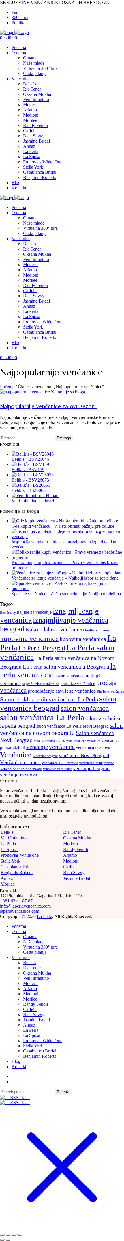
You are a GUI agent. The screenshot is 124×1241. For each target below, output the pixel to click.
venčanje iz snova (18, 774)
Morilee (30, 120)
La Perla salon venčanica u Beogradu (66, 666)
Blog (16, 182)
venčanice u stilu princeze (96, 763)
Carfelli (30, 130)
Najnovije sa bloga (68, 391)
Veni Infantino (36, 99)
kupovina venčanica (83, 639)
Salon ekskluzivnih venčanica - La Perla (49, 699)
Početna (19, 47)
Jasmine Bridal (36, 141)
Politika (18, 22)
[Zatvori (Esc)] (19, 1235)
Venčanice (21, 78)
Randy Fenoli (35, 125)
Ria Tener (32, 89)
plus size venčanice (77, 683)
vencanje (37, 747)
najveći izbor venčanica (40, 684)
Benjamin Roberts (39, 177)
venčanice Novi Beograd (84, 755)
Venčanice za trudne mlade (21, 769)
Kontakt (19, 187)
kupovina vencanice (29, 638)
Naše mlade (33, 63)
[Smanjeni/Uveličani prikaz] (2, 1235)
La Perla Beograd (41, 648)
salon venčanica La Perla (42, 717)
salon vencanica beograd (58, 703)
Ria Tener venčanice (110, 691)
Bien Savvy (33, 135)
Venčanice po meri (20, 762)
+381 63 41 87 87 (16, 900)
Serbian (23, 1097)
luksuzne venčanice (66, 675)
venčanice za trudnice (57, 769)
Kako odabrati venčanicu (55, 629)
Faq (15, 12)
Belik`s (29, 83)
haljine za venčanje (34, 612)
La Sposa (31, 156)
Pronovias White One (42, 161)
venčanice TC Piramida (60, 763)
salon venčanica (85, 708)
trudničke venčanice (87, 740)
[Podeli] (14, 1235)
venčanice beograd (45, 756)
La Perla (30, 151)
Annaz (29, 146)
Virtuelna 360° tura (40, 68)
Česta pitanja (34, 73)
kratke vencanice (98, 630)
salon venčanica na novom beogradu (61, 729)
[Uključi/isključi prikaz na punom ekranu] (8, 1235)
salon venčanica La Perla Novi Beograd (72, 726)
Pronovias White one (20, 855)
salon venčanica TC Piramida (53, 740)
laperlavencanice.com (20, 911)
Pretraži (63, 1092)
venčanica (62, 746)
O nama (19, 52)
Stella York (33, 167)
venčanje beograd (91, 768)
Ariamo (30, 109)
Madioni (30, 115)
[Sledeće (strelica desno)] (8, 1240)
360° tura (20, 17)
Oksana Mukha (37, 94)
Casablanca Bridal (39, 172)
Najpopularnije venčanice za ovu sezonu (48, 406)
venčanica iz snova (93, 747)
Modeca (30, 104)
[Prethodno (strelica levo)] (2, 1240)
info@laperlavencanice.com (25, 906)
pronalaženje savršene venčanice (62, 691)
